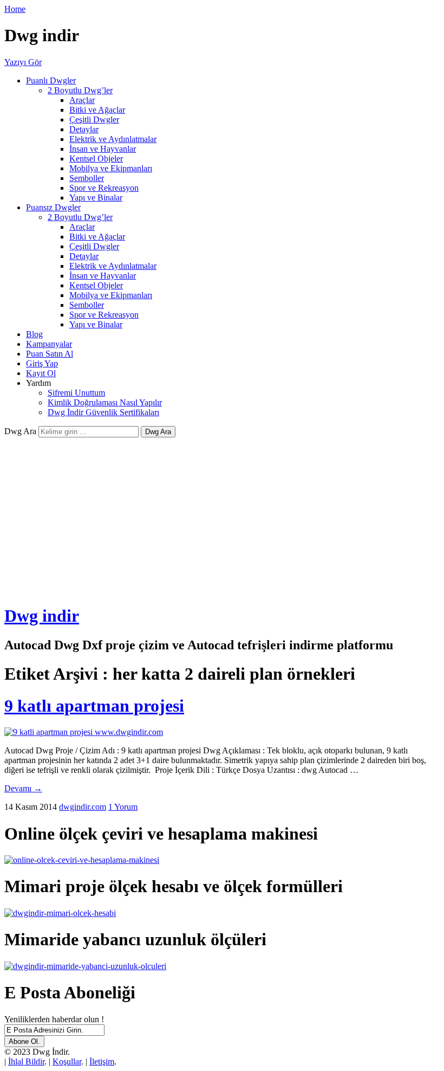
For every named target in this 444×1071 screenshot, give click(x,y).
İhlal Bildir (26, 1061)
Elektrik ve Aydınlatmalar (112, 139)
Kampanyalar (49, 344)
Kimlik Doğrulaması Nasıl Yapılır (105, 402)
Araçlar (82, 100)
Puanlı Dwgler (51, 80)
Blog (34, 334)
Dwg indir (41, 615)
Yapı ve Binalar (95, 197)
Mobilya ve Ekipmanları (110, 168)
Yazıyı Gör (23, 62)
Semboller (86, 178)
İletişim (101, 1061)
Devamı (23, 788)
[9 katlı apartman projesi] (83, 732)
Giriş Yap (42, 363)
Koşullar (67, 1061)
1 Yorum (123, 806)
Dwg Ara (20, 431)
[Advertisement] (222, 519)
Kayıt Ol (41, 373)
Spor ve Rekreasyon (104, 187)
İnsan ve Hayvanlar (102, 148)
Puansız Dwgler (53, 207)
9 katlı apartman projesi (94, 705)
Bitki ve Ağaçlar (97, 109)
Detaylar (84, 129)
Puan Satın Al (49, 353)
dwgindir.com (82, 806)
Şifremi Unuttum (76, 392)
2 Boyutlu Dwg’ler (80, 90)
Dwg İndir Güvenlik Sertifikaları (103, 412)
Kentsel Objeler (96, 158)
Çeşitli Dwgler (94, 119)
